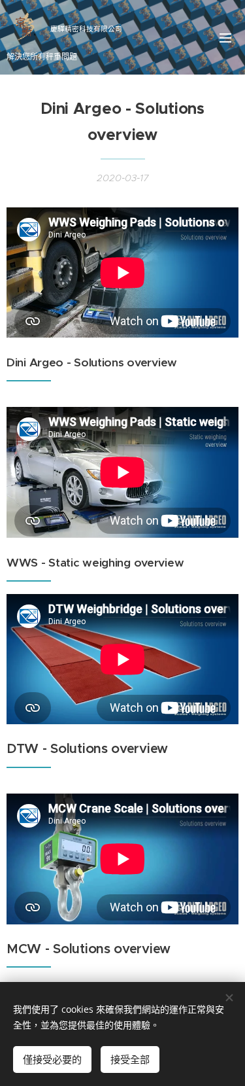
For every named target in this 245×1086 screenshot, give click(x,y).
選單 (225, 37)
